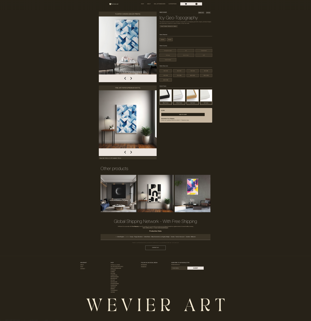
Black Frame (165, 103)
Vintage (113, 292)
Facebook (143, 266)
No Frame (206, 103)
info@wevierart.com (175, 264)
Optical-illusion (115, 264)
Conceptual (114, 275)
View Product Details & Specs (169, 26)
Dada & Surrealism (116, 268)
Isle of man (185, 55)
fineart (169, 39)
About (149, 3)
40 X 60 (193, 70)
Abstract (113, 287)
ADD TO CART (183, 114)
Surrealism (114, 285)
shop (142, 3)
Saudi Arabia (168, 59)
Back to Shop (163, 12)
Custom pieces (172, 3)
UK (186, 50)
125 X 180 (165, 80)
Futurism (113, 270)
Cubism (113, 271)
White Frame (179, 103)
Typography (114, 290)
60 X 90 (166, 75)
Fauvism (113, 273)
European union (168, 50)
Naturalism (114, 282)
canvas (162, 39)
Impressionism (114, 276)
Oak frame (192, 103)
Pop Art (113, 280)
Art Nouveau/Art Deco (117, 266)
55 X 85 (206, 70)
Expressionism (115, 283)
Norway (168, 55)
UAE (204, 55)
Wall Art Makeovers (159, 3)
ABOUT (82, 264)
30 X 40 (166, 70)
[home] (114, 4)
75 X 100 (179, 75)
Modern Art (114, 278)
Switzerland (204, 50)
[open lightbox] (128, 49)
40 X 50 (179, 70)
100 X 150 (206, 75)
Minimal (113, 288)
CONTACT (82, 268)
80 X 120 (192, 75)
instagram (144, 264)
